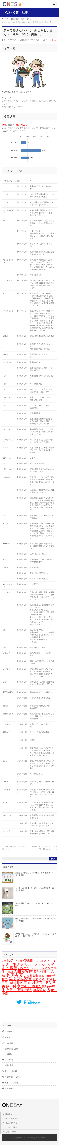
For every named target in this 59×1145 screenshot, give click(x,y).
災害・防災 (44, 982)
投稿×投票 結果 (11, 1049)
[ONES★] (12, 5)
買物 (28, 989)
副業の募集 (9, 1065)
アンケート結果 (11, 1071)
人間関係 (21, 971)
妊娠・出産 (45, 975)
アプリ (48, 960)
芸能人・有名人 (31, 986)
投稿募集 (8, 1054)
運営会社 (8, 1114)
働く (46, 971)
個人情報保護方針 (12, 1118)
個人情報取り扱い (12, 1123)
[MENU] (54, 4)
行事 (48, 986)
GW (4, 961)
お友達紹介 (9, 1089)
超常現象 (39, 990)
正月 (32, 982)
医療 (14, 975)
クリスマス (27, 964)
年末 (35, 979)
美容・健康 (11, 986)
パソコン (23, 968)
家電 (28, 979)
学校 (12, 979)
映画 (20, 982)
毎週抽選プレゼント (12, 1077)
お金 (10, 960)
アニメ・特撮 (38, 961)
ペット (34, 968)
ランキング (46, 968)
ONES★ (26, 1138)
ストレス (40, 964)
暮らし (54, 40)
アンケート (9, 1060)
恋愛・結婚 (45, 979)
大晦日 (28, 975)
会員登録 (8, 1031)
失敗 (35, 975)
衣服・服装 (15, 990)
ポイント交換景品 (12, 1083)
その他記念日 (24, 960)
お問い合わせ (10, 1132)
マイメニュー (10, 1037)
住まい (35, 971)
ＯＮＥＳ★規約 (11, 1127)
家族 (20, 979)
